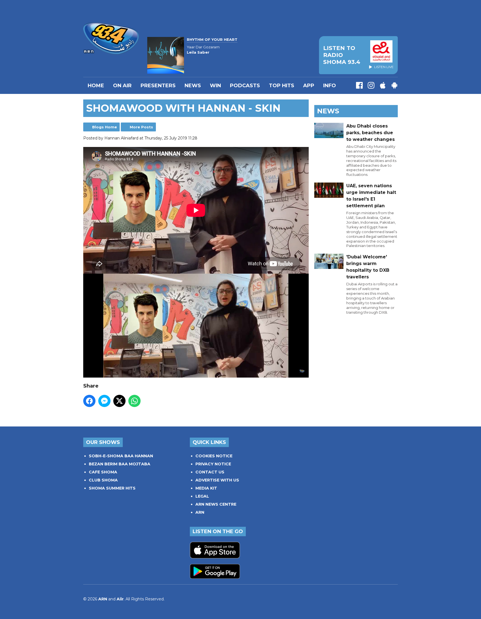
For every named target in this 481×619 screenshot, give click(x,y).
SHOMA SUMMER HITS (112, 488)
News (193, 86)
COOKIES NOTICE (213, 455)
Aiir (120, 598)
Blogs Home (104, 127)
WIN (215, 86)
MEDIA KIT (206, 488)
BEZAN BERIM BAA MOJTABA (119, 463)
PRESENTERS (158, 86)
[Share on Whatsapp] (134, 401)
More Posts (141, 127)
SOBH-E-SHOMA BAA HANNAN (121, 455)
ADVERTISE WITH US (217, 480)
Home (96, 86)
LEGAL (202, 496)
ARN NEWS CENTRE (215, 504)
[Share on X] (119, 401)
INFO (329, 86)
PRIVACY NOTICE (213, 463)
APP (308, 86)
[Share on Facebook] (89, 401)
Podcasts (245, 86)
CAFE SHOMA (103, 472)
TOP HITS (281, 86)
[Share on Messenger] (104, 401)
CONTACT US (209, 472)
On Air (122, 86)
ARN (199, 512)
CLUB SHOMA (103, 480)
